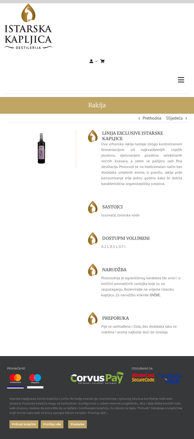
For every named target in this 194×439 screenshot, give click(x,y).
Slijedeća (174, 118)
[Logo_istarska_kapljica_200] (28, 5)
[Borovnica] (41, 131)
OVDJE (155, 295)
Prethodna (152, 118)
